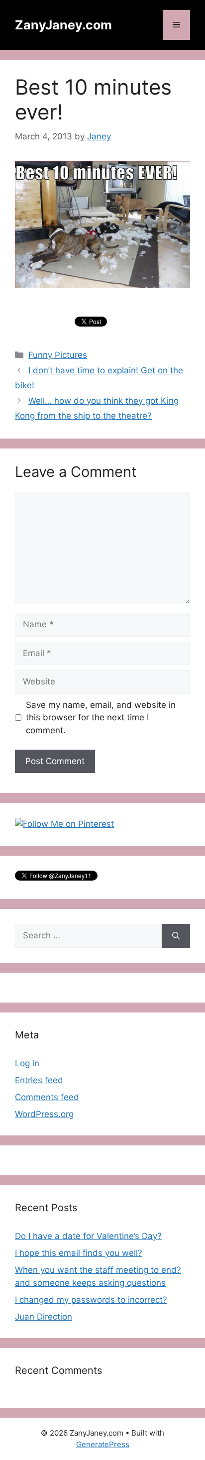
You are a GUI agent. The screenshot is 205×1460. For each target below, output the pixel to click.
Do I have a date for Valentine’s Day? (88, 1236)
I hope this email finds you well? (78, 1253)
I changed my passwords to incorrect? (91, 1300)
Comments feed (47, 1097)
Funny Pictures (57, 355)
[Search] (176, 936)
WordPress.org (44, 1114)
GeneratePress (102, 1444)
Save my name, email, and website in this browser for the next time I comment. (101, 717)
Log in (27, 1063)
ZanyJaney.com (63, 24)
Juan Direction (43, 1317)
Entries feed (39, 1080)
